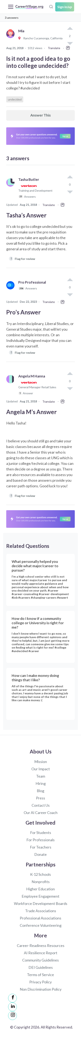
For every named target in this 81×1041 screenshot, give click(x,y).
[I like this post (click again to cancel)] (70, 29)
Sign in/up (64, 7)
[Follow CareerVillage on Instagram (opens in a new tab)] (12, 1015)
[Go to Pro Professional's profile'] (11, 289)
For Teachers (40, 847)
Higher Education (40, 889)
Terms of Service (40, 974)
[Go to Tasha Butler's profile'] (11, 189)
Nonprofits (41, 881)
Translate (54, 48)
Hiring (41, 783)
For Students (40, 832)
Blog (40, 790)
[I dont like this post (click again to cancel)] (70, 192)
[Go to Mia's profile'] (11, 38)
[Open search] (51, 6)
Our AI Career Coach (41, 812)
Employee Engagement (40, 896)
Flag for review (23, 258)
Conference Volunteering (40, 925)
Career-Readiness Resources (40, 945)
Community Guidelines (40, 960)
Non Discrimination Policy (40, 989)
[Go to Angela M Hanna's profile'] (11, 386)
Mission (40, 761)
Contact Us (41, 805)
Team (40, 776)
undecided (15, 99)
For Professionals (40, 840)
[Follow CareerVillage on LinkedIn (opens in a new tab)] (12, 1007)
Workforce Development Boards (40, 903)
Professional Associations (40, 918)
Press (40, 798)
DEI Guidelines (40, 967)
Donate (40, 854)
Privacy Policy (40, 982)
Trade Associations (40, 910)
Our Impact (40, 769)
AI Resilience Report (40, 952)
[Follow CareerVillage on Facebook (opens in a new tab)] (12, 998)
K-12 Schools (40, 874)
